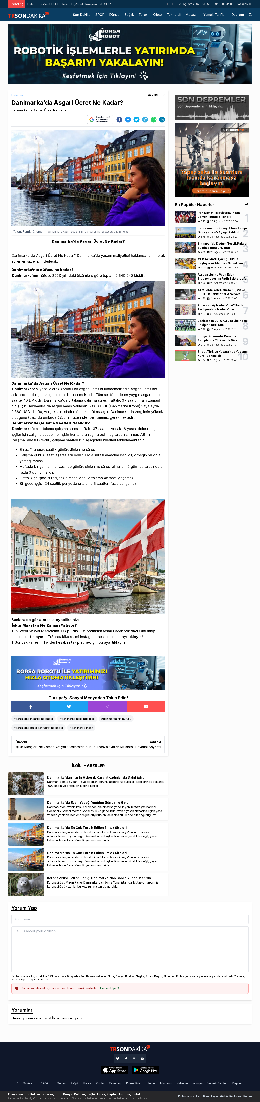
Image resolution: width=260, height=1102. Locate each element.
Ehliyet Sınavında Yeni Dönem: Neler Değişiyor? (58, 4)
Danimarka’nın (25, 275)
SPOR (99, 15)
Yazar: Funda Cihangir (28, 231)
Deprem (237, 15)
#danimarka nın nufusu (116, 718)
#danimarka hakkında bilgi (77, 718)
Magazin (191, 15)
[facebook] (119, 120)
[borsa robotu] (130, 54)
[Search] (250, 14)
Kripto (157, 15)
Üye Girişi (242, 4)
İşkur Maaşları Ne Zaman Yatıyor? (44, 625)
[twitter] (136, 120)
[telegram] (145, 120)
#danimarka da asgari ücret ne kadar (38, 727)
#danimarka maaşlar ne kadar (33, 718)
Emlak (151, 1083)
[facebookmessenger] (128, 120)
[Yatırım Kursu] (212, 160)
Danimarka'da (25, 389)
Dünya (114, 15)
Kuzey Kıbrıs (134, 1083)
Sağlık (129, 15)
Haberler (17, 95)
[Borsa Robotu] (88, 673)
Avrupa (198, 1083)
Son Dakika (81, 15)
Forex (143, 15)
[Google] (114, 1070)
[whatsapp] (154, 120)
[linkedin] (162, 120)
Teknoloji (174, 15)
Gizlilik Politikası (230, 1096)
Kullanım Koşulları (189, 1096)
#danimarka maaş (81, 727)
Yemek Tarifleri (214, 15)
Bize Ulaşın (210, 1096)
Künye (247, 1096)
